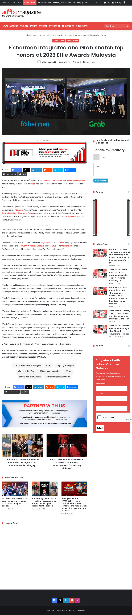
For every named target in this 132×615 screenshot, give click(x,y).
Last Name (101, 394)
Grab (69, 371)
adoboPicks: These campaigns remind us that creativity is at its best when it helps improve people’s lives (119, 256)
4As (49, 365)
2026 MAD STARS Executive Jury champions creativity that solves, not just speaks (14, 502)
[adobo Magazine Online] (22, 12)
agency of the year (66, 365)
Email (98, 404)
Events (33, 26)
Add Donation (100, 180)
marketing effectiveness (59, 376)
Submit (100, 428)
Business (14, 26)
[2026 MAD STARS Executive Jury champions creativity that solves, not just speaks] (15, 489)
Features (24, 26)
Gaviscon (19, 210)
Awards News (39, 35)
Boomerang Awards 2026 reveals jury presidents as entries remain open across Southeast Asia (44, 502)
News (5, 26)
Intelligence (54, 26)
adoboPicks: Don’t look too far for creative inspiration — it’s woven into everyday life (118, 275)
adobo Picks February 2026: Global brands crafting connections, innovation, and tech (119, 314)
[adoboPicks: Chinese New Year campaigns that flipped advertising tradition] (100, 329)
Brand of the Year (26, 371)
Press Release (72, 41)
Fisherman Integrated (50, 371)
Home (30, 35)
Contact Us (51, 610)
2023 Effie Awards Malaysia (28, 365)
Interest (43, 26)
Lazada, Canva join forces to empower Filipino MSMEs (58, 2)
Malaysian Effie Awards (30, 376)
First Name (101, 383)
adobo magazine (48, 62)
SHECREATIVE (82, 26)
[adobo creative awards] (44, 153)
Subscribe (69, 26)
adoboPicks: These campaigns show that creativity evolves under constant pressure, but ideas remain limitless (118, 295)
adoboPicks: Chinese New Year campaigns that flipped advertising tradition (119, 329)
